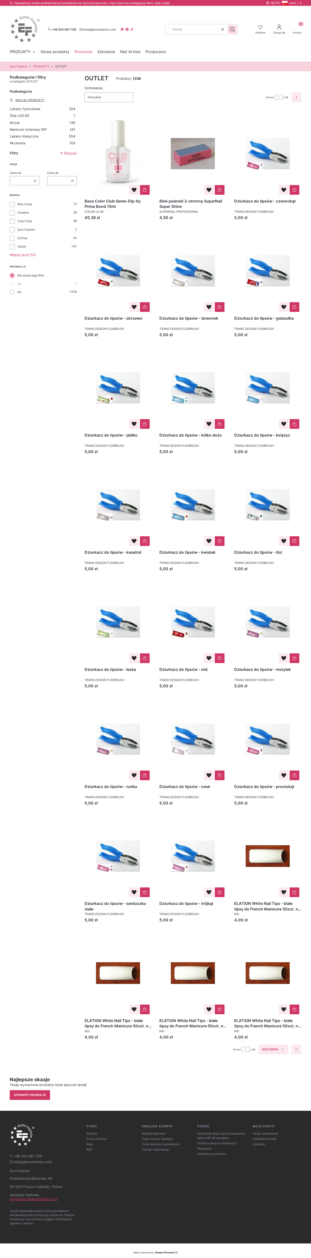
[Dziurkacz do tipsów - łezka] (118, 622)
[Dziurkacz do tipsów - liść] (267, 505)
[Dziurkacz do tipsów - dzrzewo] (118, 271)
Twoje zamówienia (265, 1133)
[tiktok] (132, 29)
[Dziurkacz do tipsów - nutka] (118, 739)
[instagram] (128, 29)
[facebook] (123, 29)
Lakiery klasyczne (42, 136)
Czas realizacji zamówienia (160, 1144)
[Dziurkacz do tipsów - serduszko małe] (118, 856)
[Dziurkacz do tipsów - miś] (192, 622)
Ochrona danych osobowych (216, 1143)
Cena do (53, 173)
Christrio (23, 212)
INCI (89, 1149)
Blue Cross (24, 204)
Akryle (42, 123)
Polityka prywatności (211, 1154)
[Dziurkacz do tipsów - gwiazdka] (267, 271)
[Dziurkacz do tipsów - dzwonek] (192, 271)
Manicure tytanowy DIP (42, 129)
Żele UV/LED (42, 116)
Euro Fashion (18, 66)
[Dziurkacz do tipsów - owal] (192, 739)
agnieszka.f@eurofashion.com (34, 1199)
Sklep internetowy (153, 1252)
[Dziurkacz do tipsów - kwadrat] (118, 505)
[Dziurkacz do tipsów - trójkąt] (192, 856)
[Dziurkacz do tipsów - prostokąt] (267, 739)
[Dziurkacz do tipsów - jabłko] (118, 388)
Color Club (24, 221)
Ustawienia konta (264, 1139)
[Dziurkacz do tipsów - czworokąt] (267, 154)
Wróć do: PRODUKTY (29, 100)
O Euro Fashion (96, 1139)
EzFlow (22, 238)
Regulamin (204, 1148)
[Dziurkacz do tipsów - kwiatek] (192, 505)
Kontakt (91, 1133)
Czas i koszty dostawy (157, 1139)
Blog (89, 1144)
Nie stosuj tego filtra (30, 275)
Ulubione (259, 1144)
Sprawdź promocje (30, 1095)
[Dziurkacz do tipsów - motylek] (267, 622)
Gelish (21, 246)
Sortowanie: (94, 88)
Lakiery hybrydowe (42, 109)
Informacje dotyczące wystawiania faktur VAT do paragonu (221, 1136)
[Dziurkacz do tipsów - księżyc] (267, 388)
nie (19, 292)
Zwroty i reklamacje (155, 1149)
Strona (270, 97)
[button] (232, 29)
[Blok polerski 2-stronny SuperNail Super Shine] (192, 154)
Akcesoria (42, 143)
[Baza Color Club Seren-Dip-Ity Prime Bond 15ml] (118, 154)
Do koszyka (145, 190)
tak (19, 283)
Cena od (15, 173)
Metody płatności (153, 1133)
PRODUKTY (41, 66)
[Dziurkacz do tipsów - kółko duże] (192, 388)
